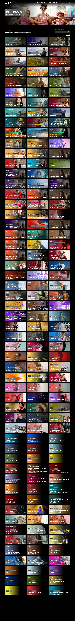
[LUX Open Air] (39, 111)
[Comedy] (11, 42)
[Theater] (38, 184)
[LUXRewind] (15, 102)
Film (11, 32)
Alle (7, 32)
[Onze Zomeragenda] (21, 51)
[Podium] (29, 184)
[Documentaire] (34, 42)
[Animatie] (11, 51)
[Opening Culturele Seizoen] (19, 204)
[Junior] (15, 51)
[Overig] (7, 275)
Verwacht (27, 32)
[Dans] (55, 242)
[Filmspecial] (33, 111)
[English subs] (59, 103)
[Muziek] (11, 153)
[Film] (7, 42)
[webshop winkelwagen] (64, 3)
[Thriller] (59, 114)
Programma (44, 3)
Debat (22, 32)
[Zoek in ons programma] (68, 32)
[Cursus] (33, 163)
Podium (16, 32)
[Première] (59, 53)
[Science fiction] (44, 226)
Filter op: (67, 34)
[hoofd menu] (69, 3)
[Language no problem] (61, 242)
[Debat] (29, 202)
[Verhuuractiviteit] (12, 378)
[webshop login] (62, 3)
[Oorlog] (37, 53)
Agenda (38, 3)
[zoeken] (11, 3)
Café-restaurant (53, 3)
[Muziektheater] (35, 235)
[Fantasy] (15, 163)
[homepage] (7, 3)
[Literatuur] (60, 296)
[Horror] (59, 61)
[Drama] (15, 42)
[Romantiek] (59, 204)
